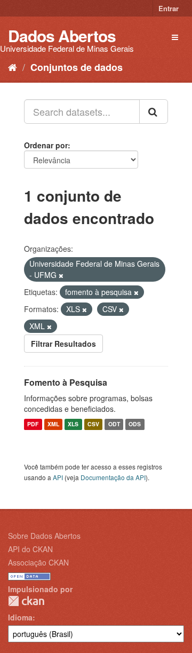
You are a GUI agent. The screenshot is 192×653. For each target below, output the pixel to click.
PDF (32, 424)
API (58, 477)
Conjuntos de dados (76, 67)
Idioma (20, 617)
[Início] (12, 67)
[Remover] (61, 275)
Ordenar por (46, 145)
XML (53, 424)
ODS (135, 424)
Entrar (168, 8)
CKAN (26, 601)
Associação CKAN (38, 562)
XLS (73, 424)
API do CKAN (30, 549)
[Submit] (153, 111)
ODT (114, 424)
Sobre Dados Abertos (44, 535)
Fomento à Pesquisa (65, 382)
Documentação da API (113, 477)
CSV (93, 424)
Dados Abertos (62, 35)
